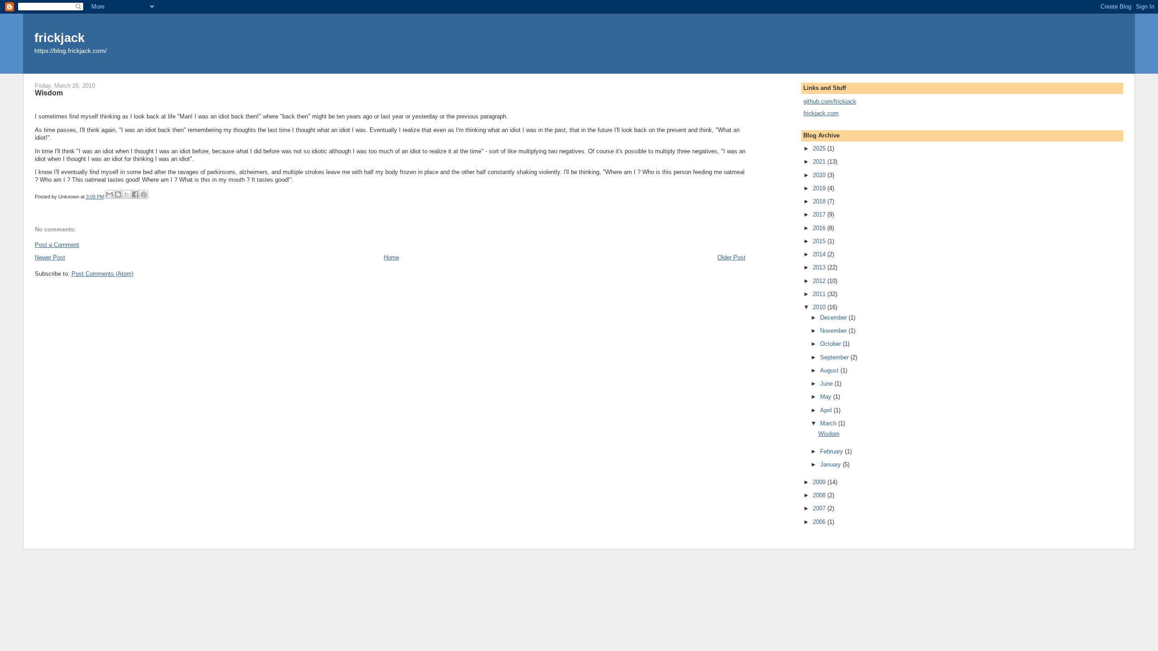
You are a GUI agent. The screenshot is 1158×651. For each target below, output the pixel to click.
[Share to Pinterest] (143, 194)
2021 (820, 161)
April (827, 410)
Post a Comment (57, 244)
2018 (820, 201)
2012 (820, 281)
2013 (820, 267)
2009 (820, 482)
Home (391, 257)
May (826, 396)
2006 (820, 522)
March (829, 423)
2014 (820, 254)
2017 (820, 214)
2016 (820, 228)
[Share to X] (126, 194)
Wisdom (829, 433)
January (831, 464)
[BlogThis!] (118, 194)
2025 (820, 148)
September (835, 357)
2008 (820, 495)
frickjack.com (821, 113)
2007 (820, 508)
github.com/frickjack (829, 101)
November (834, 330)
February (832, 451)
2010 (820, 307)
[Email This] (109, 194)
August (830, 370)
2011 (820, 294)
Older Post (731, 257)
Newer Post (50, 257)
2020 (820, 175)
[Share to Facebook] (135, 194)
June (827, 383)
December (834, 317)
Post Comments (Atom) (102, 273)
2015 (820, 241)
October (831, 343)
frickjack (59, 38)
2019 (820, 188)
